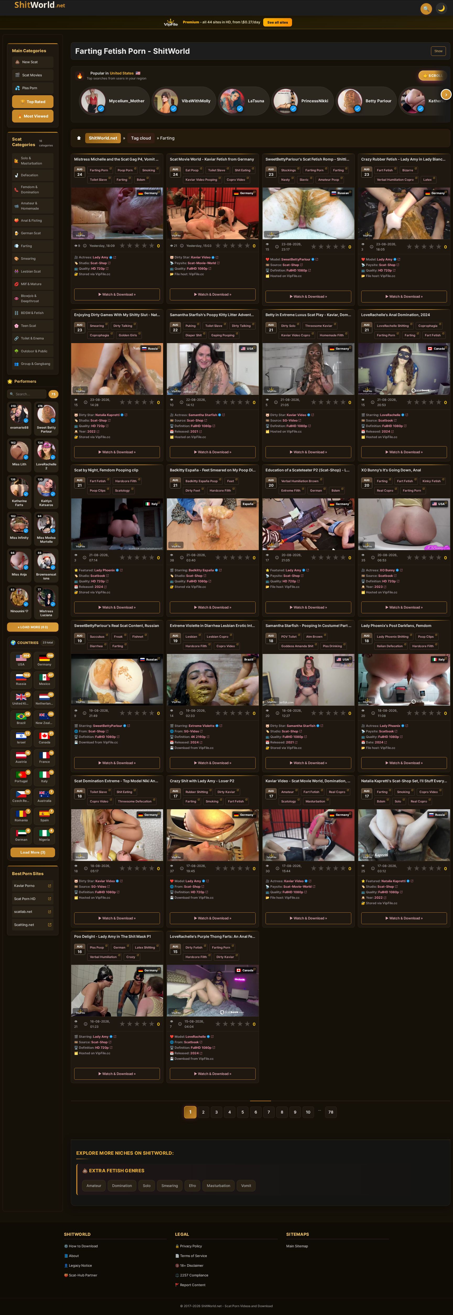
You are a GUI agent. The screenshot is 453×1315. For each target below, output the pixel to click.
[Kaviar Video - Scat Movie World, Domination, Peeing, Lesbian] (308, 835)
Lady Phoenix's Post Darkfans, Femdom (396, 625)
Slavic (304, 180)
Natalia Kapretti (107, 415)
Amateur (287, 792)
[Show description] (84, 246)
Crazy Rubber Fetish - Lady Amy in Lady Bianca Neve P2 (404, 159)
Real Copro (385, 490)
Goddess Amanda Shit (297, 646)
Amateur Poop (328, 180)
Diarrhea (96, 646)
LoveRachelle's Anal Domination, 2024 (395, 314)
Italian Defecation (390, 646)
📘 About (71, 1256)
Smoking (148, 170)
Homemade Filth (332, 335)
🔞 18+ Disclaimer (189, 1265)
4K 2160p (198, 737)
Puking (191, 326)
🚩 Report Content (190, 1285)
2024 (386, 431)
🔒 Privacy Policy (188, 1246)
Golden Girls (128, 335)
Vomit (246, 1185)
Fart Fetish (385, 170)
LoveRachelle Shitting (393, 326)
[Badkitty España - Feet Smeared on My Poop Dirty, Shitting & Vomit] (213, 524)
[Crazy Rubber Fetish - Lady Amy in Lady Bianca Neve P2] (404, 213)
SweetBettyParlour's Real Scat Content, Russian (116, 625)
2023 (378, 587)
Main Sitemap (297, 1246)
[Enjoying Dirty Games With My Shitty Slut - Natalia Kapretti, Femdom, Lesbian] (117, 369)
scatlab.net (23, 911)
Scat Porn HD (24, 899)
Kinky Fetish (432, 481)
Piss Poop (97, 947)
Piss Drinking (332, 646)
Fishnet (137, 636)
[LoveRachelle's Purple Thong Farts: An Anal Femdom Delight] (213, 990)
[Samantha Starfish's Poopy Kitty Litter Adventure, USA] (213, 369)
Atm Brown (314, 636)
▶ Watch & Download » (117, 294)
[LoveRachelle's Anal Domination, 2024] (404, 369)
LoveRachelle (390, 415)
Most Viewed (33, 116)
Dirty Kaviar (226, 792)
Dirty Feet (193, 490)
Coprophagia (99, 335)
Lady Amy (100, 257)
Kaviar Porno (24, 885)
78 (330, 1112)
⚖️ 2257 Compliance (191, 1275)
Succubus (97, 636)
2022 (91, 431)
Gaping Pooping (222, 335)
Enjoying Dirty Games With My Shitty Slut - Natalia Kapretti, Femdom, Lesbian (117, 314)
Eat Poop (192, 170)
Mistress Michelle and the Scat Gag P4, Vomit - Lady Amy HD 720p (117, 159)
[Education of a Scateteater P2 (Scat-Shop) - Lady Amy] (308, 524)
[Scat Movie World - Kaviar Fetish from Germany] (213, 213)
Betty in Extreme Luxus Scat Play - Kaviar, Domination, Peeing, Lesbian (308, 314)
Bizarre (407, 170)
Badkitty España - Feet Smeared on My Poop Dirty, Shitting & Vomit (213, 470)
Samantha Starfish (202, 415)
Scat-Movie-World (202, 263)
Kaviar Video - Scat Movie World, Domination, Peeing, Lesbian (308, 781)
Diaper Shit (194, 335)
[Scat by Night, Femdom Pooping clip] (117, 524)
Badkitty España (201, 570)
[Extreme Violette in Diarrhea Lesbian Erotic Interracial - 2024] (213, 680)
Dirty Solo (288, 326)
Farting (122, 180)
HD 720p (98, 268)
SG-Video (290, 420)
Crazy (130, 957)
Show (438, 51)
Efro (192, 1185)
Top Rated (32, 101)
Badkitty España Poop (202, 481)
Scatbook (385, 420)
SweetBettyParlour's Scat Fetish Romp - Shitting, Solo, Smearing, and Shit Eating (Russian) (308, 159)
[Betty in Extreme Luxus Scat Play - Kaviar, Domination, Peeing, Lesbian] (308, 369)
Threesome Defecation (135, 801)
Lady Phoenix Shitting (392, 636)
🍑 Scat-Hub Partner (80, 1275)
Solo (398, 801)
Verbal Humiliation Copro (395, 180)
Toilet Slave (98, 180)
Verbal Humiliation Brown (300, 481)
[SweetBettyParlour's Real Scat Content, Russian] (117, 680)
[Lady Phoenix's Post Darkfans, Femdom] (404, 680)
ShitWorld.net (103, 138)
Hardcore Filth (126, 481)
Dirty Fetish (194, 947)
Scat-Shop (98, 263)
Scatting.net (24, 925)
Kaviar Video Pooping (201, 180)
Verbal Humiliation (103, 957)
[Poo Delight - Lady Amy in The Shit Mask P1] (117, 990)
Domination (122, 1185)
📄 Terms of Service (191, 1256)
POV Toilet (288, 636)
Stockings (288, 170)
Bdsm (141, 180)
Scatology (122, 490)
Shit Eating (242, 170)
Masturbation (315, 801)
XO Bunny (387, 570)
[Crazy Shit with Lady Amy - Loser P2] (213, 835)
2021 (194, 431)
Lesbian (191, 636)
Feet (230, 481)
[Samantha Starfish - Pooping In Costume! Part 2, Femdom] (308, 680)
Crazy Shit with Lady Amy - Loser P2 (202, 781)
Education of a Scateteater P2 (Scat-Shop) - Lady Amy (308, 470)
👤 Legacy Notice (78, 1265)
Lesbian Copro (217, 636)
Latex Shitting (145, 947)
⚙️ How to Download (81, 1246)
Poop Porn (125, 170)
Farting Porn (99, 170)
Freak (118, 636)
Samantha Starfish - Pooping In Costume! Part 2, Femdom (308, 625)
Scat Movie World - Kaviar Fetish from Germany (212, 159)
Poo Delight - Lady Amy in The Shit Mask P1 (112, 936)
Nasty (285, 180)
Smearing (97, 326)
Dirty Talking (123, 326)
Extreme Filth (290, 490)
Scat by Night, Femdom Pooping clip (106, 470)
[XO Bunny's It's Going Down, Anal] (404, 524)
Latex (427, 180)
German (316, 490)
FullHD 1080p (197, 268)
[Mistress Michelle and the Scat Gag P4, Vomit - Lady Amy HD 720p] (117, 213)
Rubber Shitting (197, 792)
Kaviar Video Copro (295, 335)
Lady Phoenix (104, 570)
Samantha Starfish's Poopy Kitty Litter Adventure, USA (213, 314)
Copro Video (236, 180)
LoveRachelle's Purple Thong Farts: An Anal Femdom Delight (213, 936)
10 (308, 1112)
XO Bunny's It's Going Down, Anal (391, 470)
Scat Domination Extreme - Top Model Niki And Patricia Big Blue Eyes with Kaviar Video (117, 781)
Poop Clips (97, 490)
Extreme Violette (201, 725)
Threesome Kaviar (318, 326)
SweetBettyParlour (295, 259)
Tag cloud (141, 138)
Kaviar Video (201, 257)
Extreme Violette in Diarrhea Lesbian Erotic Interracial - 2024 (213, 625)
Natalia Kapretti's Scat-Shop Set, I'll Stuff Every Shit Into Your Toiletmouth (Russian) (404, 781)
